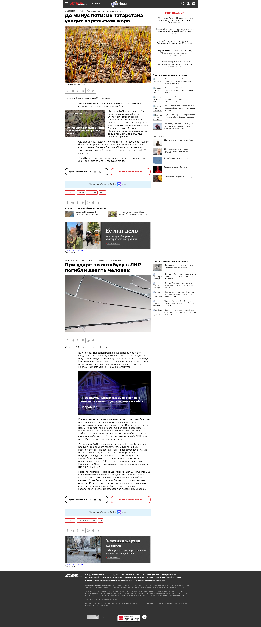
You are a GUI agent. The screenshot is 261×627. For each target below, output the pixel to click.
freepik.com (70, 334)
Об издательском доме (95, 575)
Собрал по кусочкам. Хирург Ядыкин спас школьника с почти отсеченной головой (180, 312)
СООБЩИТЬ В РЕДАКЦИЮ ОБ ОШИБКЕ (150, 580)
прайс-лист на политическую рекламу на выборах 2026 (108, 580)
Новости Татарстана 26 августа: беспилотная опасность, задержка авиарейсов (174, 64)
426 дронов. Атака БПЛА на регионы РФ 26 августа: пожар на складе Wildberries (174, 20)
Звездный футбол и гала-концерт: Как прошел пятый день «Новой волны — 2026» (175, 31)
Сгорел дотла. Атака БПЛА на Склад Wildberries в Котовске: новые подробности (174, 53)
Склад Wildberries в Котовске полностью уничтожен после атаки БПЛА (179, 160)
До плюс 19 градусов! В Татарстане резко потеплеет (88, 213)
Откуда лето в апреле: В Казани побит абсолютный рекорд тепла (133, 213)
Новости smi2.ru (74, 250)
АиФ (84, 84)
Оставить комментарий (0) (130, 171)
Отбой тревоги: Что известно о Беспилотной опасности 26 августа (174, 42)
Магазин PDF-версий (130, 575)
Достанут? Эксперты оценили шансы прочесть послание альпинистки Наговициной (180, 276)
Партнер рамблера (108, 617)
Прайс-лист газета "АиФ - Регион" (139, 577)
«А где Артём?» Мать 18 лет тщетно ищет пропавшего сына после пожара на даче (179, 99)
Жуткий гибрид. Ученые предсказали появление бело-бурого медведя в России (180, 117)
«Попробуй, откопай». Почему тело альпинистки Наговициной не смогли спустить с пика (179, 126)
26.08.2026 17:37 (71, 260)
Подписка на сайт (92, 577)
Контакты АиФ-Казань (112, 577)
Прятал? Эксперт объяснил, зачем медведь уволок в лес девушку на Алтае (178, 285)
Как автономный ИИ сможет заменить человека (176, 168)
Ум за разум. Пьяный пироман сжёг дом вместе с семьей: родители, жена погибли (111, 399)
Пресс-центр (113, 575)
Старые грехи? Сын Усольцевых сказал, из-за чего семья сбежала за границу (179, 90)
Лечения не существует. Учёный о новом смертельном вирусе (178, 266)
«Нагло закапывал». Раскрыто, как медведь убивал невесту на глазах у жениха (179, 108)
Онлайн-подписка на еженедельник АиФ (159, 575)
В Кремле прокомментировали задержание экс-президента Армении (177, 151)
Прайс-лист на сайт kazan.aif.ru (170, 577)
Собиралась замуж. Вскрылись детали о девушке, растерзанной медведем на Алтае (178, 81)
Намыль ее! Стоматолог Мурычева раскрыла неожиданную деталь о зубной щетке (179, 294)
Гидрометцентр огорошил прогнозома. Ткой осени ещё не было (180, 177)
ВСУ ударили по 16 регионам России (179, 140)
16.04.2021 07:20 (71, 11)
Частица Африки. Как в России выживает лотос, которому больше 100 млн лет (179, 303)
